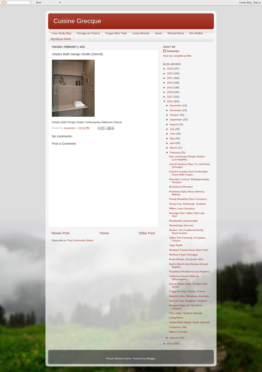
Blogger (151, 358)
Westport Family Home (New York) (188, 250)
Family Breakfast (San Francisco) (188, 199)
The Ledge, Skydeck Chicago (185, 313)
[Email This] (99, 128)
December (176, 105)
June (173, 133)
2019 (170, 87)
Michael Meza (176, 33)
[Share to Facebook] (109, 128)
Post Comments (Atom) (80, 240)
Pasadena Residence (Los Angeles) (189, 271)
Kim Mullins (196, 33)
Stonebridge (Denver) (181, 225)
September (176, 119)
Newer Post (61, 233)
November (176, 110)
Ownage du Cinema (88, 33)
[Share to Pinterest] (112, 128)
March (174, 147)
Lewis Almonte (140, 33)
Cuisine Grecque (77, 21)
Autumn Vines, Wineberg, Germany (189, 296)
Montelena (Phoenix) (181, 186)
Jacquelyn (173, 51)
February (175, 152)
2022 (170, 73)
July (172, 129)
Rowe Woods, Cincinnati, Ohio (186, 259)
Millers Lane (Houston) (182, 208)
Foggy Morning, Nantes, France (187, 291)
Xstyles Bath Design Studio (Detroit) (189, 322)
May (172, 138)
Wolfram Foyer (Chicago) (183, 254)
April (173, 143)
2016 (170, 101)
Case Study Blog (61, 33)
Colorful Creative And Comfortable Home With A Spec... (188, 173)
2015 (170, 343)
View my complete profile (177, 56)
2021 (170, 78)
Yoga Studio (176, 245)
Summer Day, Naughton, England (188, 300)
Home (104, 233)
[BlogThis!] (102, 128)
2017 (170, 96)
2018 (170, 92)
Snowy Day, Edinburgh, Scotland (187, 204)
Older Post (147, 233)
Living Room (176, 317)
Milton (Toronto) (178, 331)
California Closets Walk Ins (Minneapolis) (184, 277)
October (175, 115)
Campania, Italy (178, 327)
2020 (170, 82)
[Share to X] (106, 128)
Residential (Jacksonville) (183, 220)
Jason (158, 33)
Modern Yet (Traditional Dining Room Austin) (186, 231)
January (175, 337)
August (174, 124)
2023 (170, 68)
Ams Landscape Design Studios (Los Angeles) (187, 158)
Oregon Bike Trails (116, 33)
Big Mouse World (61, 38)
